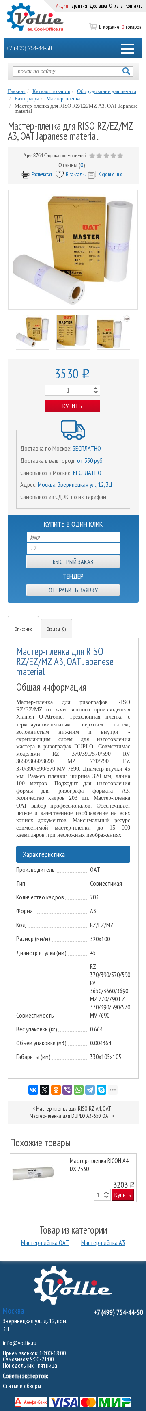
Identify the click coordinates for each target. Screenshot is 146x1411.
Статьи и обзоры (22, 1386)
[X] (44, 1090)
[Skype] (101, 1090)
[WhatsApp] (79, 1090)
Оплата (116, 5)
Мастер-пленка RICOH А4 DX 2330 (99, 1164)
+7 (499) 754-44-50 (29, 48)
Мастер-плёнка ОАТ (45, 1242)
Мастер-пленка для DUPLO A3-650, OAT (70, 1115)
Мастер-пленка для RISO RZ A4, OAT (73, 1108)
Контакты (134, 5)
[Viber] (67, 1090)
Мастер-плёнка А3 (103, 1242)
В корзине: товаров (120, 26)
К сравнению (110, 174)
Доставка (98, 5)
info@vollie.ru (19, 1343)
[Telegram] (90, 1090)
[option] (73, 1177)
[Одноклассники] (56, 1090)
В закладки (76, 174)
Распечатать (43, 174)
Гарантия (78, 5)
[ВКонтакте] (33, 1090)
